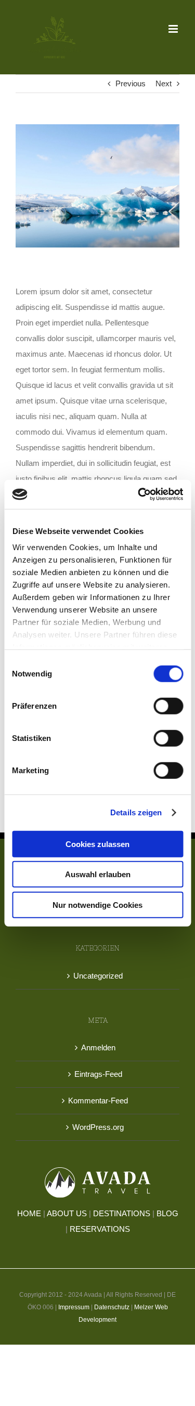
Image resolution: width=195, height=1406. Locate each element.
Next (163, 83)
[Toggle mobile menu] (173, 28)
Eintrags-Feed (98, 1074)
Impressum (73, 1307)
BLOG (167, 1213)
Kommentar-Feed (98, 1100)
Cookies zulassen (97, 843)
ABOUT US (67, 1213)
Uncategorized (98, 975)
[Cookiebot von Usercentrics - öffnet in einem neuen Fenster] (139, 494)
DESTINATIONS (121, 1213)
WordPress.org (98, 1127)
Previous (130, 83)
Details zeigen (136, 812)
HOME (29, 1213)
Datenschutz (111, 1307)
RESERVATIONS (100, 1229)
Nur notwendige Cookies (97, 904)
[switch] (168, 705)
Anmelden (98, 1047)
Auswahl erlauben (98, 874)
